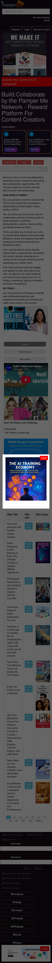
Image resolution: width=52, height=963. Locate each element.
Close (44, 458)
